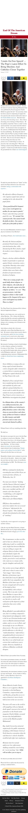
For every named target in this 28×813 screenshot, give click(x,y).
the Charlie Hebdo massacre (8, 118)
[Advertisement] (14, 14)
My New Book (6, 798)
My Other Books (15, 798)
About (6, 800)
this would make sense (19, 236)
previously (7, 446)
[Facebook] (10, 78)
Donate (23, 798)
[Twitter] (17, 78)
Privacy (11, 800)
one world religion (21, 149)
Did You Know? (10, 803)
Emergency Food (19, 800)
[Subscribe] (24, 78)
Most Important (19, 803)
